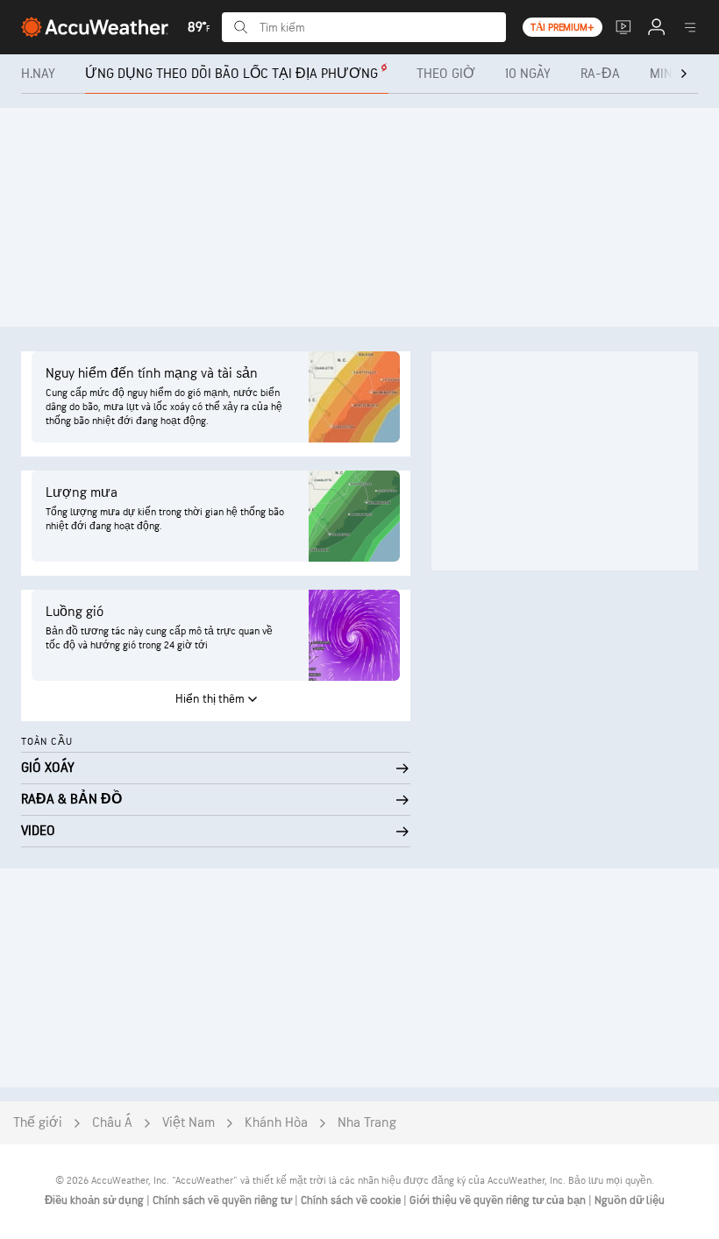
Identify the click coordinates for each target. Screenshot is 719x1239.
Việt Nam (188, 1123)
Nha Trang (367, 1123)
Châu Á (112, 1123)
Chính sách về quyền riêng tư (224, 1200)
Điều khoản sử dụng (95, 1200)
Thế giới (37, 1123)
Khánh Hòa (276, 1123)
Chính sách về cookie (352, 1200)
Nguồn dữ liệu (629, 1200)
